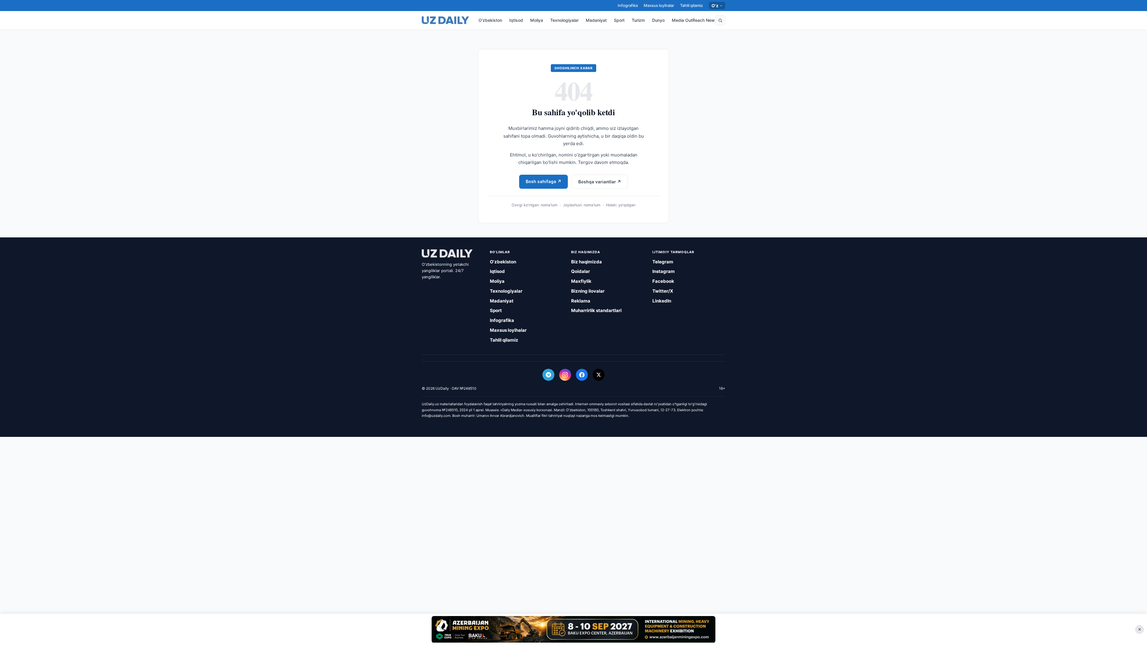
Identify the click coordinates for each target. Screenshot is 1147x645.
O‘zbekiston (490, 20)
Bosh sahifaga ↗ (543, 181)
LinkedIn (661, 301)
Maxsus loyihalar (659, 5)
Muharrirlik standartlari (596, 310)
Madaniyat (596, 20)
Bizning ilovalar (588, 291)
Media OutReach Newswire (699, 20)
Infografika (628, 5)
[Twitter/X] (599, 375)
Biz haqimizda (586, 262)
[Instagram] (565, 375)
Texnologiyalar (564, 20)
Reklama (580, 301)
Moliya (536, 20)
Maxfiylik (581, 281)
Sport (619, 20)
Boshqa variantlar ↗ (599, 181)
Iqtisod (516, 20)
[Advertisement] (573, 629)
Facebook (663, 281)
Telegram (662, 262)
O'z (714, 5)
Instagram (663, 271)
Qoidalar (580, 271)
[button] (720, 20)
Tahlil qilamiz (691, 5)
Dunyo (658, 20)
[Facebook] (582, 375)
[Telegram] (548, 375)
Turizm (638, 20)
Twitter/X (662, 291)
